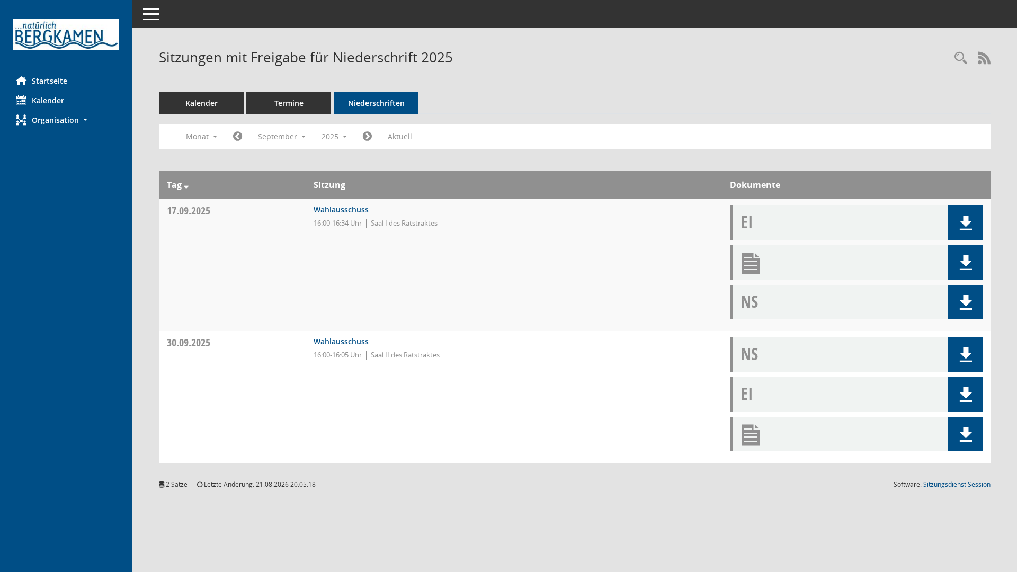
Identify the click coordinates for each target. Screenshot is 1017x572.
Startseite (49, 81)
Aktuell (400, 136)
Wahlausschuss (341, 209)
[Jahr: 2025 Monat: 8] (237, 136)
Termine (289, 103)
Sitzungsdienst (957, 484)
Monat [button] (198, 136)
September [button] (278, 136)
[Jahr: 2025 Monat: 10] (367, 136)
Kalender (48, 100)
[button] (66, 120)
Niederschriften (376, 103)
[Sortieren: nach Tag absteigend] (186, 185)
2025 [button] (331, 136)
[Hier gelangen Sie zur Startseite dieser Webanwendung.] (66, 34)
